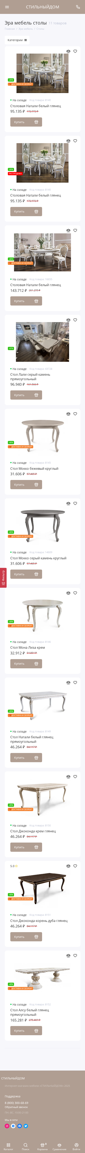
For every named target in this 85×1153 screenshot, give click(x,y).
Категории (15, 40)
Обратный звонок (16, 1107)
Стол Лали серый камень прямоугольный (30, 376)
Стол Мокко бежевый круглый (34, 468)
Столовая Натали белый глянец (35, 106)
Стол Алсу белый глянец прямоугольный (29, 1012)
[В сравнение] (68, 51)
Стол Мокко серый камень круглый (38, 558)
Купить (19, 122)
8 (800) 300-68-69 (16, 1103)
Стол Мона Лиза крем (27, 647)
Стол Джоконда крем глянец (33, 831)
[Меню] (7, 7)
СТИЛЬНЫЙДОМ (42, 7)
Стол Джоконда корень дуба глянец (38, 921)
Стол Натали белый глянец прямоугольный (31, 739)
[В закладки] (75, 51)
